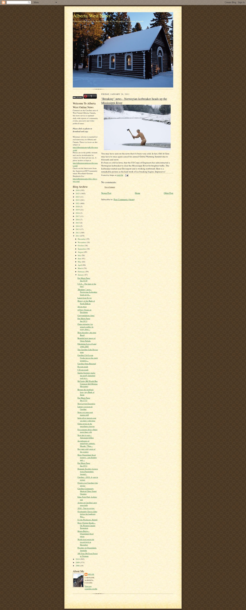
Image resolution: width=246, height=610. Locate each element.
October (81, 245)
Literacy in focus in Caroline (85, 407)
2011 (78, 235)
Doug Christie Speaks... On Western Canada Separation (86, 525)
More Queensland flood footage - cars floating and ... (87, 457)
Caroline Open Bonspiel (86, 363)
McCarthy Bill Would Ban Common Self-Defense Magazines (87, 384)
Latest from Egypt (84, 298)
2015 (78, 222)
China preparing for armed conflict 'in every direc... (85, 327)
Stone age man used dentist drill (85, 413)
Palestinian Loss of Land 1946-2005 (86, 345)
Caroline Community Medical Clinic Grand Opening (87, 491)
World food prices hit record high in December (85, 542)
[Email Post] (126, 175)
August (81, 252)
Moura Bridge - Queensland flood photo (85, 534)
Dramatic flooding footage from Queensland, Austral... (87, 471)
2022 (78, 200)
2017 (78, 216)
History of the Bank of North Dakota (86, 302)
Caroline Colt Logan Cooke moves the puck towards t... (87, 358)
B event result (82, 366)
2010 (78, 559)
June (80, 258)
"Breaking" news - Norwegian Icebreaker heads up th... (87, 292)
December (82, 239)
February (81, 271)
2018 (78, 213)
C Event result (82, 369)
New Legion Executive (86, 403)
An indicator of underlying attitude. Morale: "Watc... (86, 443)
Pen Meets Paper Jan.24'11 (83, 319)
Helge (91, 574)
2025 (78, 193)
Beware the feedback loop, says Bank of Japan (85, 392)
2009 (78, 562)
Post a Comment (110, 187)
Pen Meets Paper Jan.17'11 (83, 399)
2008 (78, 565)
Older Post (168, 193)
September (82, 249)
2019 (78, 209)
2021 (78, 203)
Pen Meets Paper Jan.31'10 (83, 279)
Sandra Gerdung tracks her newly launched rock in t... (86, 375)
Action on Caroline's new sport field (87, 503)
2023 (78, 197)
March (80, 268)
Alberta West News (91, 15)
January (81, 274)
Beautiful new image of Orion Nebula (86, 339)
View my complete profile (91, 587)
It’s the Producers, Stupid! (87, 519)
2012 (78, 232)
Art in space (82, 306)
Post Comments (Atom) (124, 199)
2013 (78, 229)
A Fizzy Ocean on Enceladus (84, 311)
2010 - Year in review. (86, 508)
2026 (78, 190)
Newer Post (106, 193)
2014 (78, 226)
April (80, 265)
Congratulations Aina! (86, 315)
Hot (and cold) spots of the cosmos (86, 450)
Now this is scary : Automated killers (85, 436)
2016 (78, 219)
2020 (78, 206)
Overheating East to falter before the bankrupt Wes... (87, 514)
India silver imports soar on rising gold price (86, 419)
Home (137, 193)
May (80, 261)
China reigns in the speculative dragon (86, 425)
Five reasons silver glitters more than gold (87, 430)
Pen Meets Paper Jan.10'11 (83, 464)
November (82, 242)
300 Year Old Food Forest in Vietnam (87, 554)
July (79, 255)
